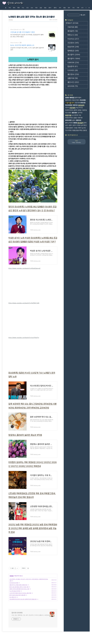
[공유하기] (15, 568)
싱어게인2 (84, 125)
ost (73, 115)
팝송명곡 (72, 66)
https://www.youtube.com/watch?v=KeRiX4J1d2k (23, 303)
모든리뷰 (77, 102)
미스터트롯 (68, 130)
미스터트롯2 (68, 105)
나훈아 (70, 125)
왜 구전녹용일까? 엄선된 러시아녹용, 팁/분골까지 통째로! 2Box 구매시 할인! (26, 35)
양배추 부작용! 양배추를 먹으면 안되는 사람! (19, 588)
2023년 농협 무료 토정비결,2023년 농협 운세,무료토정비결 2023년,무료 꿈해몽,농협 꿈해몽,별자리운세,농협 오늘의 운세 (32, 528)
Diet (32, 7)
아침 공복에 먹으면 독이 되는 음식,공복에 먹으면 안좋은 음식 (23, 599)
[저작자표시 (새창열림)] (28, 568)
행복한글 (73, 51)
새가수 (67, 107)
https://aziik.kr (14, 42)
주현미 (80, 128)
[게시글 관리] (17, 568)
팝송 (64, 7)
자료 (10, 7)
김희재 (75, 110)
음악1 (50, 7)
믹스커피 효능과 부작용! (14, 591)
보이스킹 (82, 102)
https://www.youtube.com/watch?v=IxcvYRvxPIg (23, 337)
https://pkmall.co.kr (16, 29)
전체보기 (72, 23)
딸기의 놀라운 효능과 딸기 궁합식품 (17, 595)
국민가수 (75, 105)
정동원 (75, 122)
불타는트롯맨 (69, 122)
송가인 (84, 128)
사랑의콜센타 (69, 103)
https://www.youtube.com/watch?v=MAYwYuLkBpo (24, 87)
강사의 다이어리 (15, 3)
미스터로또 (68, 112)
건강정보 (10, 20)
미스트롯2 (83, 100)
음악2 (55, 7)
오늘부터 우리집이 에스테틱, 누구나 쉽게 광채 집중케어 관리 (27, 49)
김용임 (75, 117)
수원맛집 (84, 110)
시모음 (75, 128)
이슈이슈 (73, 39)
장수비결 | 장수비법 (13, 582)
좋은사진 (73, 82)
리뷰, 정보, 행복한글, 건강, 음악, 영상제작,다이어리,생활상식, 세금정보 (30, 615)
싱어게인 (79, 112)
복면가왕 (68, 115)
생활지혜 (72, 78)
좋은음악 (73, 58)
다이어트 (72, 70)
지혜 (78, 7)
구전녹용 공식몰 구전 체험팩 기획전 (22, 32)
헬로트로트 (68, 100)
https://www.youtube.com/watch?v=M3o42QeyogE (24, 268)
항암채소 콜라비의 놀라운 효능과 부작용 (25, 435)
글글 (41, 7)
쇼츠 (82, 7)
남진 (66, 125)
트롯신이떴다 (76, 100)
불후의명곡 (78, 97)
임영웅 (67, 97)
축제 (14, 7)
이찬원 (78, 125)
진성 (79, 115)
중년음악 (73, 55)
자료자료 (72, 27)
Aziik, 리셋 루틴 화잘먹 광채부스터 (22, 45)
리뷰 (36, 7)
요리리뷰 (72, 86)
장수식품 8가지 (12, 597)
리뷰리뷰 (73, 62)
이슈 (23, 7)
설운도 (74, 120)
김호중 (79, 110)
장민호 (76, 115)
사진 (73, 7)
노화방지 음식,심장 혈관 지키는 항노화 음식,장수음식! (31, 17)
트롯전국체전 (69, 117)
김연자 (74, 125)
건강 (27, 7)
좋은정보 (73, 74)
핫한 (18, 7)
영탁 (85, 122)
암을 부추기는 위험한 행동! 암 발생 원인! (18, 584)
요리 (60, 7)
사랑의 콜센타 (69, 128)
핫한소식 (72, 35)
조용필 (74, 130)
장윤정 (85, 130)
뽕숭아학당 (79, 130)
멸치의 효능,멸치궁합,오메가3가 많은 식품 (18, 586)
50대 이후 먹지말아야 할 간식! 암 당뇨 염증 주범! (20, 593)
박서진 (81, 107)
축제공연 (72, 31)
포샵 (77, 107)
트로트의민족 (69, 110)
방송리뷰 (73, 47)
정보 (69, 7)
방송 (45, 7)
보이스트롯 (68, 120)
